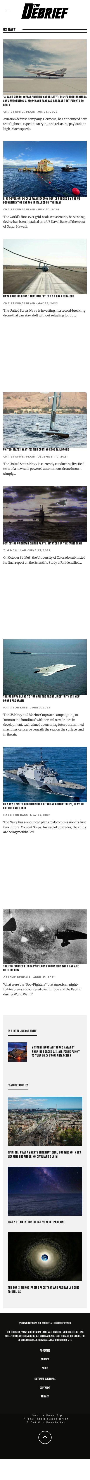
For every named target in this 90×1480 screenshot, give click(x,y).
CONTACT (45, 1359)
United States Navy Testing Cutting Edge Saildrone (36, 449)
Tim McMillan (14, 550)
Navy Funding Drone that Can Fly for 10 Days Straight (38, 296)
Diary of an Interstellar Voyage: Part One (36, 1222)
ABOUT (45, 1368)
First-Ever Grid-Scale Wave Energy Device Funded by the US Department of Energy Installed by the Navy (41, 200)
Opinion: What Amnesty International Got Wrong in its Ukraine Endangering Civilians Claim (44, 1154)
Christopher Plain (19, 111)
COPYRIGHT (45, 1388)
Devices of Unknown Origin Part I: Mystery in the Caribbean (42, 543)
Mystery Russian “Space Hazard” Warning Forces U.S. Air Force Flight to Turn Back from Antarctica (56, 1051)
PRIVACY (45, 1396)
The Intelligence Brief (48, 1419)
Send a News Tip (47, 1415)
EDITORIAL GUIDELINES (45, 1379)
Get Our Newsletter (48, 1422)
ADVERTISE (45, 1350)
